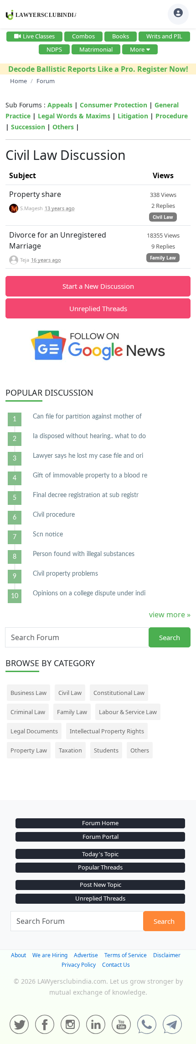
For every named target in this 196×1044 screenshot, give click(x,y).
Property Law (28, 750)
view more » (170, 614)
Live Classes (39, 36)
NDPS (54, 49)
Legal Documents (34, 731)
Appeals (59, 105)
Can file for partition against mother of (87, 416)
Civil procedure (54, 515)
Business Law (28, 693)
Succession (28, 126)
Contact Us (116, 965)
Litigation (133, 115)
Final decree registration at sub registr (86, 495)
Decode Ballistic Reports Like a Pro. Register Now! (98, 69)
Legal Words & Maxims (74, 115)
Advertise (86, 955)
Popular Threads (100, 867)
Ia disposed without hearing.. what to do (89, 436)
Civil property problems (65, 574)
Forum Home (100, 823)
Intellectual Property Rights (107, 731)
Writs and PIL (164, 36)
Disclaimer (167, 955)
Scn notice (48, 534)
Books (120, 36)
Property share (35, 194)
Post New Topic (100, 884)
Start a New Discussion (98, 286)
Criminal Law (27, 712)
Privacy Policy (79, 965)
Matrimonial (96, 49)
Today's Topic (100, 854)
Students (106, 750)
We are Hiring (49, 955)
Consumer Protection (113, 105)
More (137, 49)
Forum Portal (101, 836)
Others (63, 126)
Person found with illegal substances (83, 554)
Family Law (163, 257)
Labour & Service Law (128, 712)
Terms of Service (125, 955)
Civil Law (163, 217)
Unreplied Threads (98, 308)
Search (169, 637)
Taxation (70, 750)
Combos (83, 36)
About (18, 955)
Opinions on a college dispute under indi (89, 593)
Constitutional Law (118, 693)
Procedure (171, 115)
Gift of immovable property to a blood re (90, 475)
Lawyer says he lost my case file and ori (88, 456)
